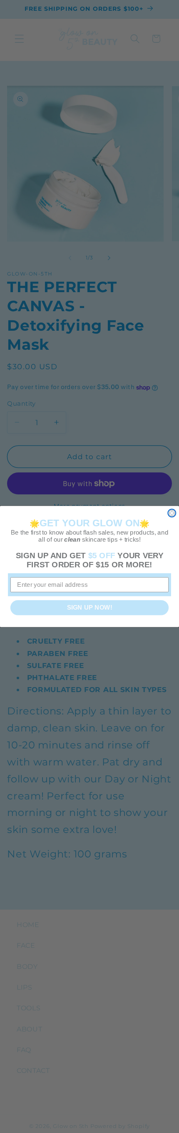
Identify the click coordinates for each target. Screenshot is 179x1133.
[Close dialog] (172, 513)
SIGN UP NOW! (89, 607)
